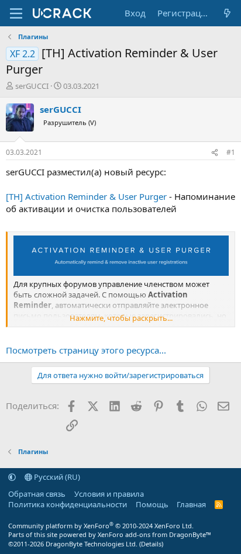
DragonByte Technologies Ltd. (91, 543)
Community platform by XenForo (101, 525)
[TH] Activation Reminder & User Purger (86, 196)
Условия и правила (109, 494)
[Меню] (16, 13)
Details (151, 543)
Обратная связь (37, 494)
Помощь (152, 504)
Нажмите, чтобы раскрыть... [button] (121, 318)
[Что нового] (227, 13)
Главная (191, 504)
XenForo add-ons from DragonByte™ (154, 534)
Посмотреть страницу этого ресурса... (86, 350)
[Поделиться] (214, 153)
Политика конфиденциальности (67, 504)
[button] (12, 476)
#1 (230, 152)
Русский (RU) (56, 477)
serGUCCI (32, 86)
